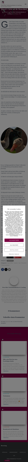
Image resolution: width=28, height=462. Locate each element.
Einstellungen (14, 249)
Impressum (17, 254)
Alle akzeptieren (14, 240)
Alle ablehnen (14, 245)
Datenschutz (11, 254)
